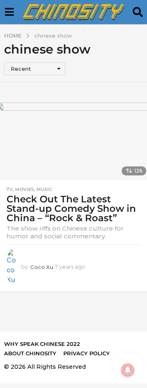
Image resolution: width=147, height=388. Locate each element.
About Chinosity (30, 353)
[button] (9, 12)
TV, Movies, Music (29, 189)
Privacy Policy (86, 353)
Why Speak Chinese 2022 (42, 344)
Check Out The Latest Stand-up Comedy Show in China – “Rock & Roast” (71, 208)
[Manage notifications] (127, 370)
